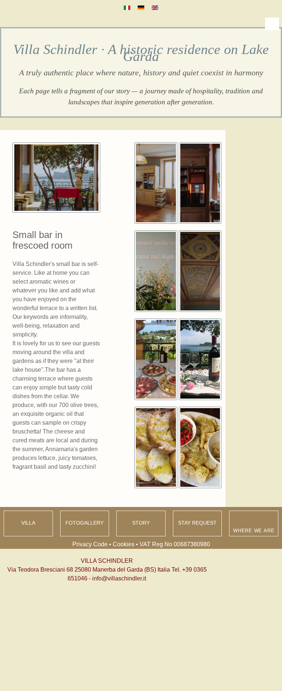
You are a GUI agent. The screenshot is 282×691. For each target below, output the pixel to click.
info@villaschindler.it (119, 578)
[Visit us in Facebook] (100, 597)
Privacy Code (90, 544)
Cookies (123, 544)
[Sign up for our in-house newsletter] (116, 597)
